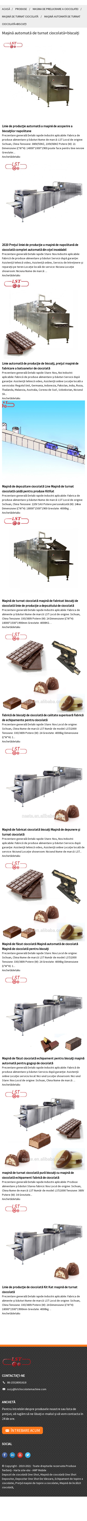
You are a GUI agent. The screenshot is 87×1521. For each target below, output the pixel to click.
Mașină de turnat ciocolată (20, 16)
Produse (21, 9)
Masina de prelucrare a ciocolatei (55, 9)
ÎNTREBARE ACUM (25, 1430)
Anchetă (7, 156)
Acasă (6, 9)
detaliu (16, 156)
